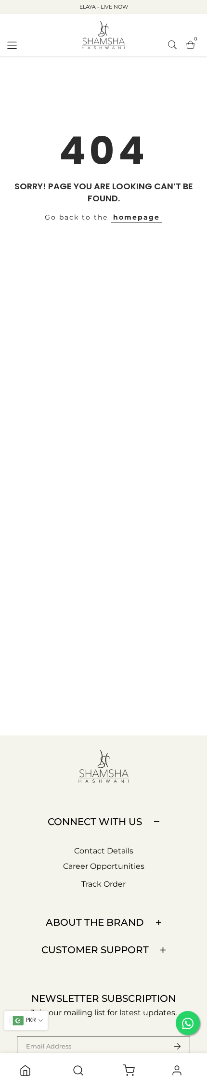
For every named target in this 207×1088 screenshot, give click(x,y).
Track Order (103, 884)
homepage (136, 217)
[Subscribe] (171, 1046)
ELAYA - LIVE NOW (103, 6)
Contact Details (103, 850)
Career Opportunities (103, 866)
